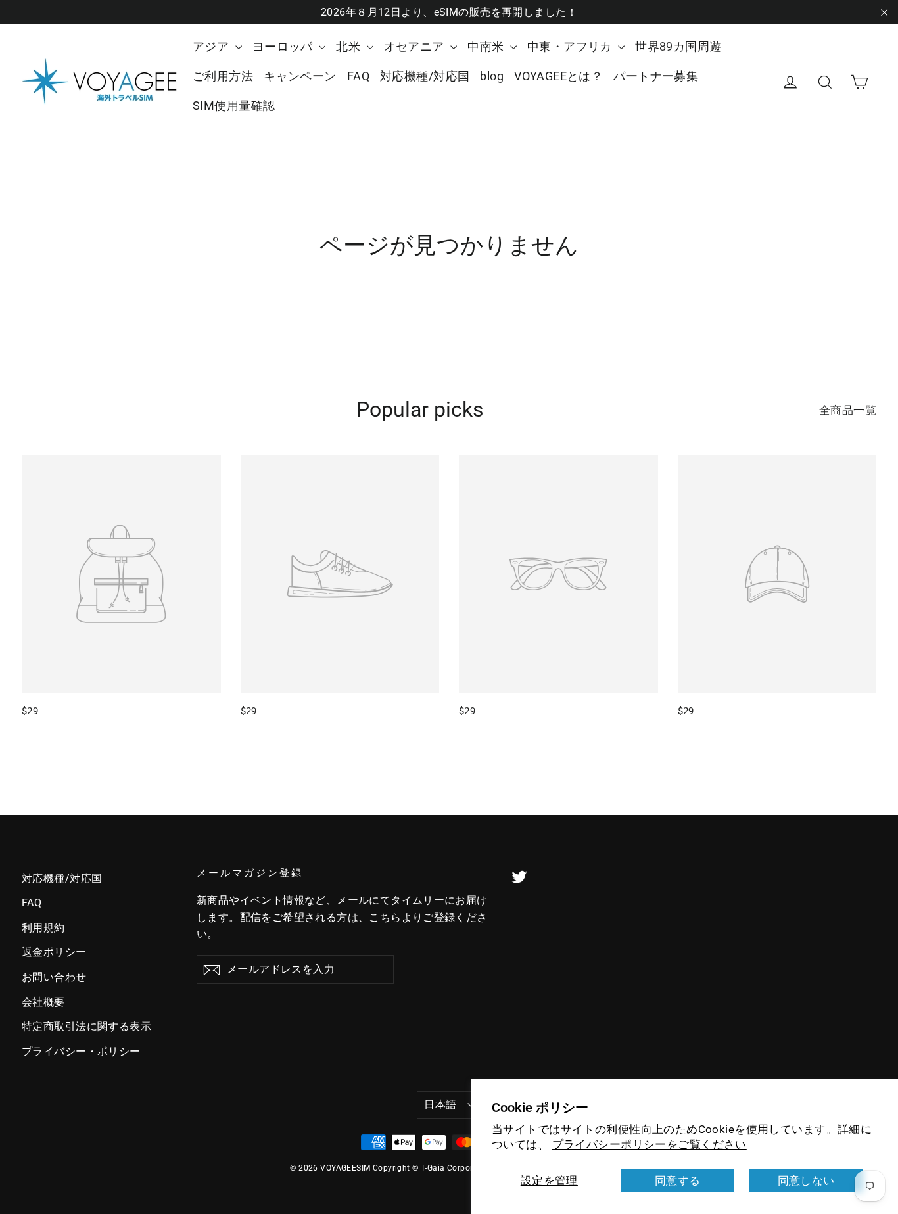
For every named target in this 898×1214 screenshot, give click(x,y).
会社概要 (43, 1002)
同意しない (806, 1180)
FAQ (358, 76)
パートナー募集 (655, 76)
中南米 (487, 46)
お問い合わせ (54, 977)
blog (492, 76)
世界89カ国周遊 (678, 46)
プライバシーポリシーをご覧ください (649, 1144)
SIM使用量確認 (234, 105)
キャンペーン (300, 76)
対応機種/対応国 (424, 76)
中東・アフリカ (571, 46)
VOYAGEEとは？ (558, 76)
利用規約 (43, 928)
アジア (212, 46)
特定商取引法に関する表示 (86, 1026)
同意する (678, 1180)
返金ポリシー (54, 952)
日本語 (440, 1104)
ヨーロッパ (284, 46)
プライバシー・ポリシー (81, 1051)
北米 (349, 46)
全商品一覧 (847, 410)
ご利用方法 (223, 76)
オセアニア (416, 46)
